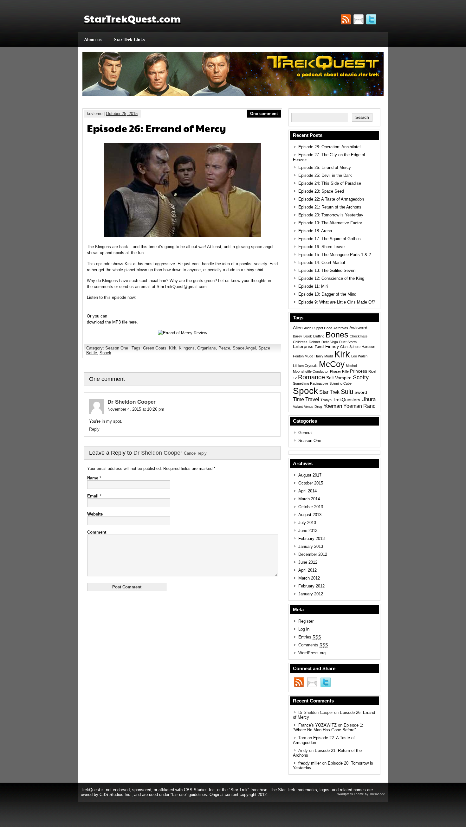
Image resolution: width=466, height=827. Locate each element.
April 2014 (307, 491)
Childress (300, 342)
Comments (313, 645)
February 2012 (311, 586)
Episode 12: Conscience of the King (331, 278)
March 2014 (309, 499)
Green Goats (154, 348)
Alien (298, 327)
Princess (358, 371)
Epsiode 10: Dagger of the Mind (327, 294)
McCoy (332, 364)
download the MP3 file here (112, 322)
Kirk (172, 348)
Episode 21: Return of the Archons (329, 207)
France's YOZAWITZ (317, 725)
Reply (94, 429)
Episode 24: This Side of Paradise (329, 183)
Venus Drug (313, 406)
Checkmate (358, 336)
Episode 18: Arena (315, 230)
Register (306, 621)
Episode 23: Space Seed (321, 191)
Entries (309, 637)
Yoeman (332, 406)
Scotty (361, 377)
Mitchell (351, 366)
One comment (264, 113)
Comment (96, 532)
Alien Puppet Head (318, 328)
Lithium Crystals (305, 366)
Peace (224, 348)
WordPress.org (312, 653)
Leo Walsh (359, 356)
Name (92, 478)
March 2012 (309, 578)
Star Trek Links (129, 39)
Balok (307, 336)
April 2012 (307, 570)
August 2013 (309, 514)
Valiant (298, 406)
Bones (337, 334)
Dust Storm (348, 342)
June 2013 (307, 530)
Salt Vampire (339, 377)
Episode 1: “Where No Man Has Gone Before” (328, 727)
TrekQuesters (346, 399)
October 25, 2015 (122, 113)
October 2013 (310, 506)
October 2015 (310, 483)
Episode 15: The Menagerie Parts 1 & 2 (334, 254)
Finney (332, 346)
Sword (360, 392)
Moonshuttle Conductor (311, 371)
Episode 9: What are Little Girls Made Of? (336, 302)
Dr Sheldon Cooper (157, 453)
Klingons (187, 348)
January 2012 (310, 594)
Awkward (358, 327)
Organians (206, 348)
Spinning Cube (340, 383)
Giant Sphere (350, 347)
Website (95, 514)
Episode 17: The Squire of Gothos (329, 238)
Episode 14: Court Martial (321, 262)
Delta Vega (329, 342)
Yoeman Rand (359, 406)
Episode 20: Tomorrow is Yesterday (330, 215)
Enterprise (303, 346)
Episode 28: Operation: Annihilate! (329, 146)
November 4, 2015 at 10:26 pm (135, 409)
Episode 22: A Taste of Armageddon (331, 199)
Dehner (314, 342)
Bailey (297, 336)
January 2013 (310, 546)
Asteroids (340, 328)
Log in (303, 629)
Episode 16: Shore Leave (321, 246)
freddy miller (309, 763)
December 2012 (312, 554)
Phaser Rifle (339, 371)
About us (92, 39)
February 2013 (311, 538)
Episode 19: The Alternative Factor (330, 223)
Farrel (319, 347)
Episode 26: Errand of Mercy (324, 167)
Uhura (368, 399)
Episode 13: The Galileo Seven (326, 270)
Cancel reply (195, 453)
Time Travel (306, 399)
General (305, 432)
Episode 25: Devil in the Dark (325, 175)
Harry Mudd (323, 356)
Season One (116, 348)
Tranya (326, 400)
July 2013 (307, 522)
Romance (311, 377)
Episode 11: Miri (313, 286)
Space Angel (244, 348)
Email (93, 496)
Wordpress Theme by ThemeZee (361, 794)
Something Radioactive (310, 383)
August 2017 (309, 475)
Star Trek (329, 392)
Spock (105, 352)
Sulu (347, 391)
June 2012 (307, 562)
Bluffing (318, 336)
